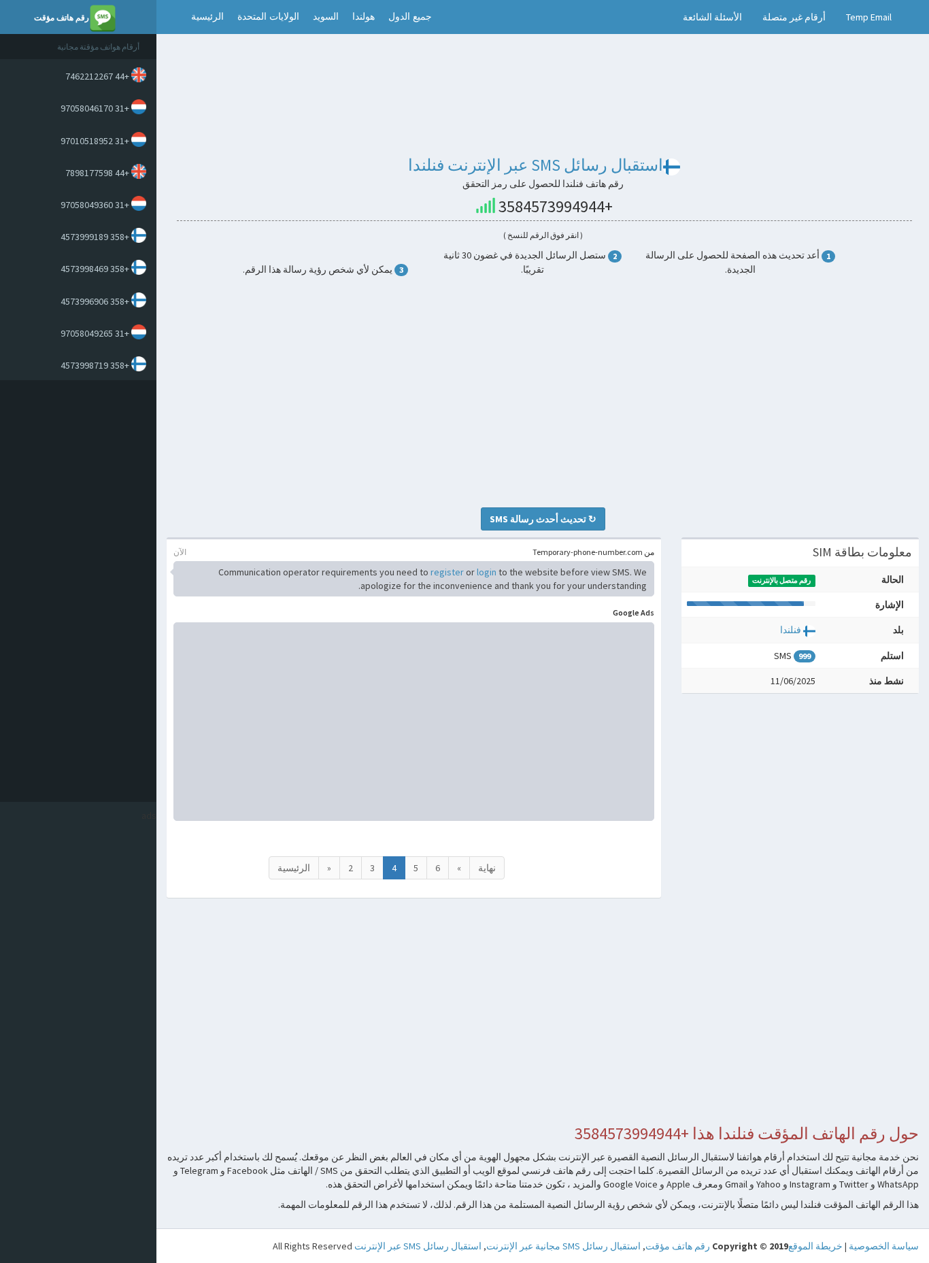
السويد (326, 17)
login (486, 572)
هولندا (363, 17)
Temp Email (869, 17)
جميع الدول (410, 17)
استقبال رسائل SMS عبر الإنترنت (418, 1246)
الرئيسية (207, 17)
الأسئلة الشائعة (712, 17)
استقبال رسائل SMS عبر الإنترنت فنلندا (535, 164)
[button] (170, 17)
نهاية (487, 868)
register (447, 572)
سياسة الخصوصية (884, 1246)
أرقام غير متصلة (794, 17)
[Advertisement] (74, 591)
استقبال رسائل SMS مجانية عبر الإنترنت (563, 1246)
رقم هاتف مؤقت (677, 1246)
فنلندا (790, 630)
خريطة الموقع (815, 1246)
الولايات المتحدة (268, 17)
